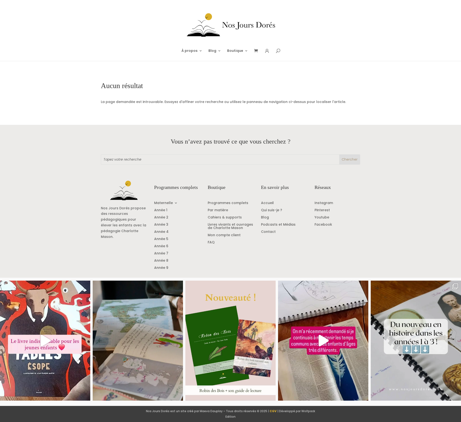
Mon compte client (224, 235)
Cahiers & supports (225, 218)
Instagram (324, 203)
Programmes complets (228, 203)
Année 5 (161, 239)
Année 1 (160, 210)
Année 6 (161, 246)
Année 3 (161, 225)
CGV (273, 411)
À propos (190, 51)
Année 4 (161, 232)
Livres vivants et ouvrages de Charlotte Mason (230, 226)
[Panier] (257, 51)
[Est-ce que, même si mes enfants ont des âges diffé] (323, 341)
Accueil (267, 203)
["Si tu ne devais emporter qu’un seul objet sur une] (45, 341)
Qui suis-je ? (271, 210)
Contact (268, 232)
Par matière (218, 210)
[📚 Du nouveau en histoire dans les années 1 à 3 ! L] (416, 341)
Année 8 (161, 261)
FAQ (211, 243)
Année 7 (161, 254)
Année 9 (161, 268)
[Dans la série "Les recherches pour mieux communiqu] (230, 341)
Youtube (322, 218)
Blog (212, 51)
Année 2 (161, 218)
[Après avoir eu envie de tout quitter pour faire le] (138, 341)
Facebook (323, 225)
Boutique (235, 51)
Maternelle (163, 203)
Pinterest (322, 210)
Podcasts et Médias (278, 225)
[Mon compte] (267, 51)
